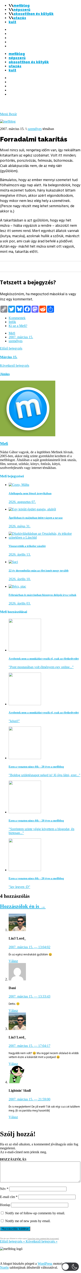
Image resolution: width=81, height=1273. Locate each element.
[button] (70, 1267)
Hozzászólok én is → (23, 906)
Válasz (13, 961)
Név (4, 1189)
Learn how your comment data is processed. (43, 1239)
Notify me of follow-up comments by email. (35, 1213)
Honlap (5, 1205)
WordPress (45, 1263)
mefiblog (21, 5)
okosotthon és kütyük (33, 14)
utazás (19, 18)
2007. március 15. (21, 337)
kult (12, 22)
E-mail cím (8, 1197)
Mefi (12, 333)
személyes (35, 129)
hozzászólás (13, 1159)
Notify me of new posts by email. (28, 1221)
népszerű (21, 10)
